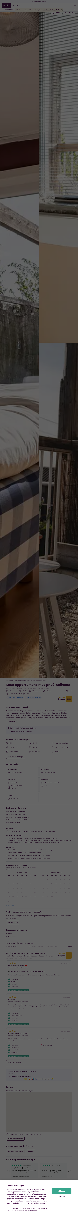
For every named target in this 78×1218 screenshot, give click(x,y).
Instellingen (61, 1196)
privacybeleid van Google (36, 1203)
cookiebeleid (15, 1203)
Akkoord (61, 1191)
